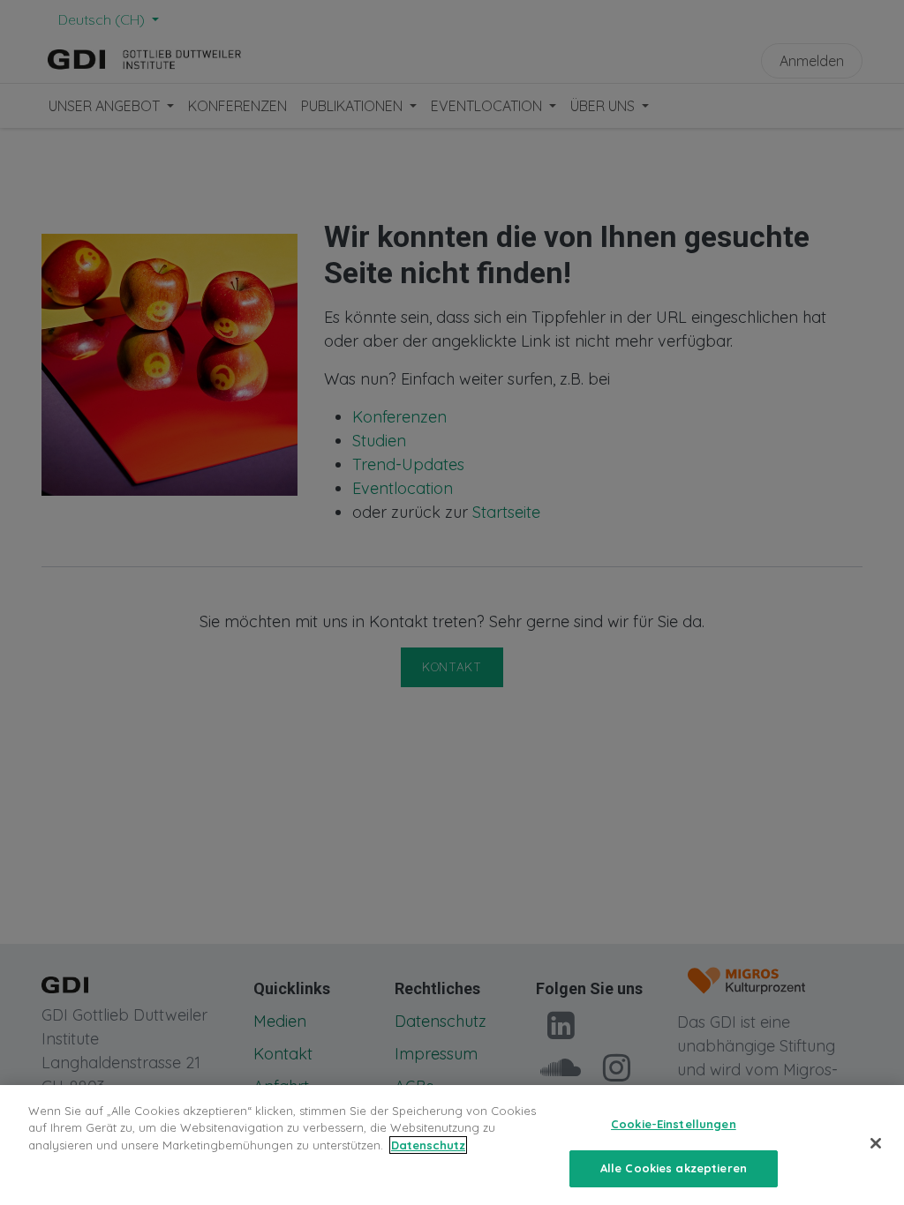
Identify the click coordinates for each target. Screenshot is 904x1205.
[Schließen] (875, 1143)
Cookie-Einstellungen (673, 1124)
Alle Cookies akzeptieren (673, 1168)
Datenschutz (428, 1145)
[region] (452, 1145)
